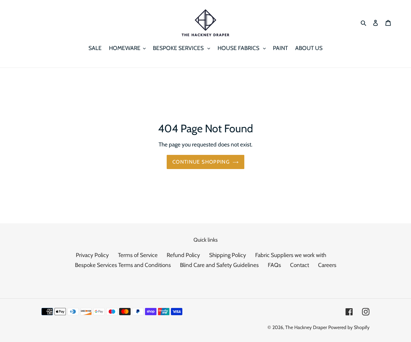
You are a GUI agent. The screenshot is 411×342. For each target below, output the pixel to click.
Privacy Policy (92, 255)
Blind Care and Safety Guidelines (219, 265)
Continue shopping (201, 162)
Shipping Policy (227, 255)
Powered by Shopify (348, 327)
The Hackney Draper (306, 327)
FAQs (274, 265)
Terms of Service (138, 255)
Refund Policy (183, 255)
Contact (299, 265)
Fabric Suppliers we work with (290, 255)
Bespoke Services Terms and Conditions (123, 265)
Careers (327, 265)
